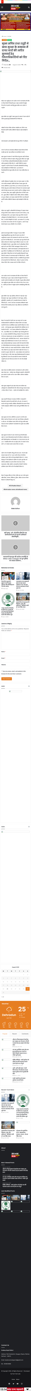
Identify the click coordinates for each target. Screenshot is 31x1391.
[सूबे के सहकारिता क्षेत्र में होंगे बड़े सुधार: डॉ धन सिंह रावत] (25, 1203)
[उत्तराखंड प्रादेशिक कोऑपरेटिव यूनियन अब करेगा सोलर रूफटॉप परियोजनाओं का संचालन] (25, 1276)
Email (3, 658)
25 (7, 989)
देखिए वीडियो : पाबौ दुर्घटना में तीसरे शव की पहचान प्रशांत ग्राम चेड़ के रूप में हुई (21, 1061)
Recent (14, 1034)
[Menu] (2, 8)
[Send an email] (9, 64)
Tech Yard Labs (16, 1373)
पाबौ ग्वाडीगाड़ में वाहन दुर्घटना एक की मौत (19, 1079)
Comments (25, 1034)
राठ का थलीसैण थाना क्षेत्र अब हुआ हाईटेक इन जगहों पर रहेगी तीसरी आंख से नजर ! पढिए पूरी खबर (21, 1052)
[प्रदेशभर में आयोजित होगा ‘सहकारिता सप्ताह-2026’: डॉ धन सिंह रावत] (23, 1125)
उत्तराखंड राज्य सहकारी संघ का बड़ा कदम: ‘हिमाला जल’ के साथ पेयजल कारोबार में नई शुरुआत (22, 585)
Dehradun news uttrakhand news (15, 489)
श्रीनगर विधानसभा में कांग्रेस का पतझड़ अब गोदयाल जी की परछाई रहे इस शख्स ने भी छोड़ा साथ (21, 1042)
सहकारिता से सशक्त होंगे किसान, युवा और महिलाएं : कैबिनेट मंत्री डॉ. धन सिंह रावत (22, 604)
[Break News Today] (15, 7)
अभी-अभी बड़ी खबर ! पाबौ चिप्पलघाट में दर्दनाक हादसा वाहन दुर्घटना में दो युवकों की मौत (20, 1070)
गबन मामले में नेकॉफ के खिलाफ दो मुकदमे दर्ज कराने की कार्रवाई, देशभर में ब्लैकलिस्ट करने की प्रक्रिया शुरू (7, 611)
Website (3, 664)
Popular (5, 1034)
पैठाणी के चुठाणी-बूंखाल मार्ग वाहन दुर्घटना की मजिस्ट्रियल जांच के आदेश (7, 584)
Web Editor (6, 64)
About (17, 1379)
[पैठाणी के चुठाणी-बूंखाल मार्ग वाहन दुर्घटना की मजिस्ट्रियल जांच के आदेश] (8, 576)
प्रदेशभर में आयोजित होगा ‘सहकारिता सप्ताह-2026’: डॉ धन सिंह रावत (22, 1133)
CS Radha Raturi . (16, 486)
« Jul (2, 996)
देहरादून (9, 40)
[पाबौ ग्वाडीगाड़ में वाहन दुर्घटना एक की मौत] (6, 1080)
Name (3, 651)
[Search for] (29, 8)
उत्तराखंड (9, 36)
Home (4, 36)
